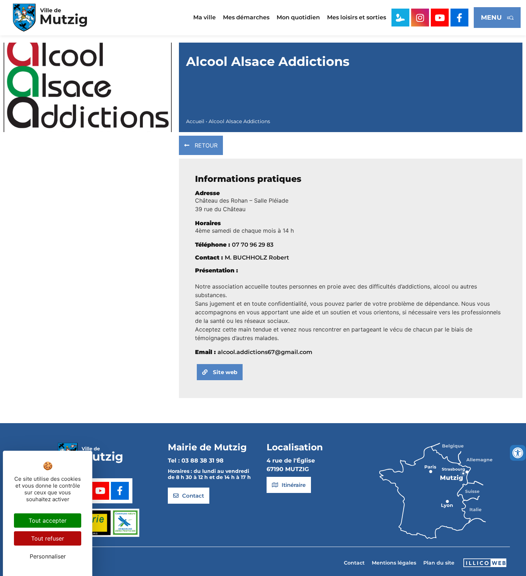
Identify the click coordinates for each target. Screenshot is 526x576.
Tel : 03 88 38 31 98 (196, 460)
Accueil (195, 121)
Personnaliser (48, 556)
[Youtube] (440, 17)
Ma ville (204, 17)
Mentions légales (394, 563)
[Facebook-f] (459, 17)
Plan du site (438, 563)
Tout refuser (47, 538)
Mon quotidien (298, 17)
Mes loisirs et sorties (356, 17)
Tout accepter (48, 520)
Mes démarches (246, 17)
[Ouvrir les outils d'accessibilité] (518, 453)
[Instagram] (420, 17)
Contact (354, 563)
